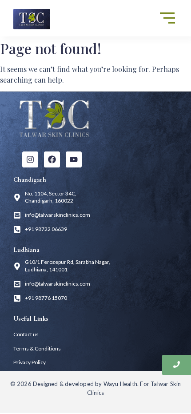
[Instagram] (30, 159)
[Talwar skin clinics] (54, 118)
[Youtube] (74, 159)
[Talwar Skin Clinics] (31, 19)
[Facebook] (52, 159)
